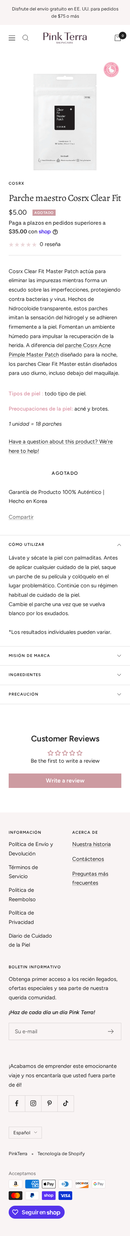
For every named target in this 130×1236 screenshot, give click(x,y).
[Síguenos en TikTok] (65, 1103)
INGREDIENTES (25, 674)
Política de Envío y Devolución (31, 849)
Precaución (24, 694)
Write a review (65, 780)
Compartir (21, 517)
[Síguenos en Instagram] (33, 1103)
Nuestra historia (91, 844)
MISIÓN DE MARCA (29, 655)
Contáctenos (88, 859)
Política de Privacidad (21, 917)
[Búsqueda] (25, 38)
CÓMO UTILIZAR (26, 544)
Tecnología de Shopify (61, 1153)
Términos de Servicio (23, 872)
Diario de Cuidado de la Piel (30, 940)
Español (21, 1132)
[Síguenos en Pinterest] (49, 1103)
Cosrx (16, 183)
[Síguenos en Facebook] (17, 1103)
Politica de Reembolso (22, 895)
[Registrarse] (111, 1031)
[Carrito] (117, 38)
